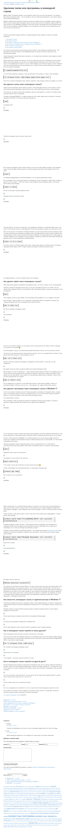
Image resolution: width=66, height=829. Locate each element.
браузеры (60, 804)
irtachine (33, 1)
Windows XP (6, 801)
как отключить (34, 808)
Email (23, 744)
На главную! (7, 695)
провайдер (59, 820)
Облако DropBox (35, 2)
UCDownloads (47, 797)
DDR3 (14, 790)
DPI (32, 790)
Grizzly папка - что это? (10, 700)
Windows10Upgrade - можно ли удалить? (14, 711)
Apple (19, 788)
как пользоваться (51, 808)
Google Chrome (14, 791)
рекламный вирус (58, 823)
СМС (18, 803)
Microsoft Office (38, 793)
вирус (27, 806)
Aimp (41, 786)
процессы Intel (47, 823)
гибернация (37, 806)
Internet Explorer (56, 791)
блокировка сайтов (37, 804)
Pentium (13, 795)
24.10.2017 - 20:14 (11, 725)
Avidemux (22, 788)
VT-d (19, 799)
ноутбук (49, 819)
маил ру (51, 811)
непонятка (42, 819)
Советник (25, 803)
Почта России (13, 803)
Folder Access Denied (56, 790)
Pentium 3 (17, 795)
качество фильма (13, 811)
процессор (33, 822)
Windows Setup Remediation (56, 799)
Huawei (44, 791)
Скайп (21, 803)
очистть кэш (16, 820)
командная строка (19, 4)
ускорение (56, 825)
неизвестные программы (21, 816)
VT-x (21, 799)
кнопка (33, 811)
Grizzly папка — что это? (13, 778)
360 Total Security (7, 786)
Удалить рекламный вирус (24, 2)
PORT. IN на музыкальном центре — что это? (19, 780)
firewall (50, 790)
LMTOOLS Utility (20, 793)
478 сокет (13, 786)
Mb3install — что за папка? (14, 783)
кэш (48, 811)
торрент (41, 825)
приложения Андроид (51, 820)
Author (5, 744)
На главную (7, 4)
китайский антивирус (22, 811)
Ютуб (31, 803)
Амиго (45, 801)
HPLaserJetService (38, 791)
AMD (44, 786)
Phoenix (30, 795)
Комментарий (7, 747)
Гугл (48, 801)
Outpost (5, 795)
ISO (9, 793)
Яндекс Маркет (52, 803)
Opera (59, 793)
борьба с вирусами (47, 804)
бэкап (5, 806)
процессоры (40, 823)
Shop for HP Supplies (23, 797)
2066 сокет (24, 786)
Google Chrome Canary (23, 791)
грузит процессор (44, 806)
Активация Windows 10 (38, 801)
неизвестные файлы (35, 819)
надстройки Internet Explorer (18, 813)
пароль (35, 820)
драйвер (8, 809)
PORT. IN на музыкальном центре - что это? (15, 701)
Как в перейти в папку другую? (15, 45)
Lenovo (15, 793)
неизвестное (27, 813)
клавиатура (29, 811)
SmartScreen (30, 797)
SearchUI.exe (16, 797)
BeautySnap (27, 788)
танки (25, 825)
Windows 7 (30, 799)
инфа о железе (27, 808)
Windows (24, 799)
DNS (30, 790)
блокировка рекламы (28, 804)
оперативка (7, 820)
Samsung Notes (55, 795)
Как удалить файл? (12, 41)
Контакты (14, 2)
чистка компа (29, 826)
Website (41, 744)
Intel (50, 792)
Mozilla (43, 793)
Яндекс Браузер (43, 803)
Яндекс (35, 803)
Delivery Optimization (20, 790)
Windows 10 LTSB (47, 799)
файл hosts (10, 826)
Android (53, 786)
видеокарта (16, 806)
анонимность (6, 804)
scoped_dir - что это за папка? (11, 709)
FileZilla (46, 790)
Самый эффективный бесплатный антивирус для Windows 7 (19, 703)
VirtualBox (11, 799)
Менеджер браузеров (53, 530)
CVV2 (8, 790)
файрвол (21, 826)
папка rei (32, 820)
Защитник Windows (53, 801)
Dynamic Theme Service (37, 790)
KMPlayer (12, 793)
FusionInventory (7, 791)
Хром (28, 803)
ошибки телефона (26, 820)
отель (12, 820)
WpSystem (11, 801)
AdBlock (37, 786)
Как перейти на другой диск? (14, 47)
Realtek (42, 795)
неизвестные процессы (46, 816)
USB (55, 797)
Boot (37, 788)
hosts (32, 791)
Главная (6, 2)
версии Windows (9, 806)
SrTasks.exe (35, 797)
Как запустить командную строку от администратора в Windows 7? (24, 44)
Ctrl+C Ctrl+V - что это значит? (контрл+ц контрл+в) (17, 704)
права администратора (42, 820)
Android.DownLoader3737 (9, 788)
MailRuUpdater (32, 793)
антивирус (11, 804)
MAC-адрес (26, 793)
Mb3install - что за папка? (10, 706)
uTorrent (6, 799)
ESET (44, 790)
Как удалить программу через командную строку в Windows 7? (23, 42)
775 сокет (19, 786)
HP (34, 791)
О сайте (10, 2)
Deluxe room (26, 790)
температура (30, 825)
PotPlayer (34, 795)
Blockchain (34, 788)
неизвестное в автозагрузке (39, 813)
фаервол (6, 826)
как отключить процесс (42, 808)
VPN (17, 799)
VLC (14, 799)
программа (6, 823)
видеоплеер (22, 806)
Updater (52, 797)
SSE (42, 797)
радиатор (52, 823)
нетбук (46, 819)
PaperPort (9, 795)
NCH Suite (47, 793)
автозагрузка (59, 803)
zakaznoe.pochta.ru (29, 801)
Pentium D (27, 795)
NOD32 (52, 793)
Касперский (6, 803)
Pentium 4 (22, 795)
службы (12, 825)
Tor (43, 797)
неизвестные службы (23, 819)
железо (14, 809)
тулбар (45, 825)
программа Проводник (13, 823)
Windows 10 (38, 799)
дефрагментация (52, 806)
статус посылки (20, 825)
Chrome (53, 788)
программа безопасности (23, 823)
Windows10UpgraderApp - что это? (13, 708)
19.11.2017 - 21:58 (11, 732)
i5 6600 (47, 791)
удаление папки (50, 825)
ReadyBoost (38, 795)
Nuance (55, 793)
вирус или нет (32, 806)
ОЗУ (9, 803)
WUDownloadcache (17, 801)
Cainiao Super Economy (47, 788)
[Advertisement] (17, 122)
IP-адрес (6, 793)
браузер (55, 804)
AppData (16, 788)
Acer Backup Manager (31, 786)
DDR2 (11, 790)
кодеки (36, 811)
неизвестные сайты (9, 819)
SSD (39, 797)
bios (31, 788)
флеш (25, 826)
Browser (40, 788)
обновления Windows (57, 819)
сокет (15, 825)
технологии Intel (36, 825)
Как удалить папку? (12, 39)
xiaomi (23, 801)
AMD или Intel (47, 786)
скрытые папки (7, 825)
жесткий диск (20, 808)
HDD (30, 791)
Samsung (49, 795)
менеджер (9, 813)
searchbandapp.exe (9, 797)
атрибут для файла (18, 804)
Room (46, 795)
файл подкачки (16, 826)
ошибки (20, 820)
